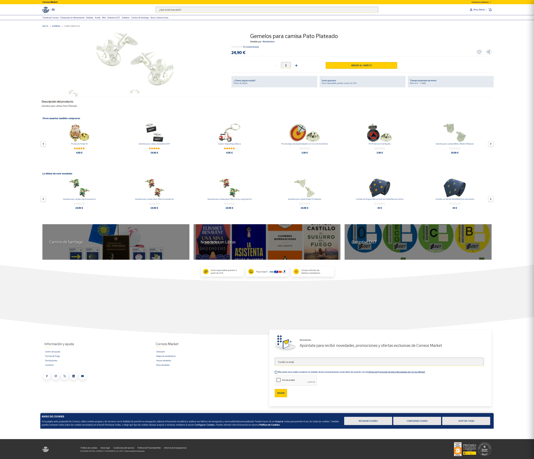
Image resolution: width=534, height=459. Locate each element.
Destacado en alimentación (72, 17)
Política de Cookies (269, 424)
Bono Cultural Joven (159, 17)
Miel (104, 17)
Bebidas (89, 17)
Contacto (49, 365)
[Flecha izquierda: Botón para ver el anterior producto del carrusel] (43, 143)
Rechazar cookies (368, 421)
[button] (296, 65)
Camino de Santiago (140, 17)
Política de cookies (89, 448)
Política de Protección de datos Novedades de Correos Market (396, 372)
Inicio (45, 26)
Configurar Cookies (417, 421)
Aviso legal (105, 448)
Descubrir (160, 351)
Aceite (98, 17)
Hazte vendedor (163, 360)
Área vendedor (163, 365)
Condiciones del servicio (123, 448)
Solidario (125, 17)
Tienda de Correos (50, 17)
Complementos (72, 26)
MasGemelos (268, 41)
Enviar (281, 393)
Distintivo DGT (113, 17)
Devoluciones (51, 360)
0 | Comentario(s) (251, 47)
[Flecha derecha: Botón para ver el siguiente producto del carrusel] (490, 143)
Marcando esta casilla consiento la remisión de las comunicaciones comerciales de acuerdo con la (351, 372)
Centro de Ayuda (240, 83)
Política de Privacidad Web (149, 448)
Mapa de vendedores (165, 356)
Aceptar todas (466, 421)
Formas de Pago (52, 356)
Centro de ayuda (52, 351)
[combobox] (267, 10)
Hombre (56, 26)
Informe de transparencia (175, 448)
